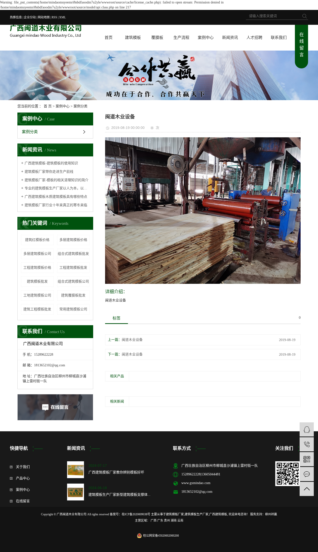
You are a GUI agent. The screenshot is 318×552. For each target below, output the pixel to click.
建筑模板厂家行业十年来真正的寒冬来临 (56, 205)
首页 (109, 37)
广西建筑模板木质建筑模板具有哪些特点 (56, 197)
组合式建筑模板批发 (73, 254)
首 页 (48, 106)
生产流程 (181, 37)
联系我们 (279, 37)
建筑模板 (133, 37)
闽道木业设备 (132, 340)
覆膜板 (157, 37)
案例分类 (80, 106)
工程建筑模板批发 (73, 267)
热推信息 (16, 17)
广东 (160, 520)
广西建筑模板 (218, 514)
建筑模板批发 (37, 281)
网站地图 (44, 17)
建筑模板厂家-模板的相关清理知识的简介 (56, 180)
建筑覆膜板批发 (73, 295)
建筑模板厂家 (175, 514)
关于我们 (23, 467)
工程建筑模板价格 (37, 267)
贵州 (167, 520)
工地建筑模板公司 (37, 295)
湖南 (174, 520)
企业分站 (30, 17)
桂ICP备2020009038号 (136, 514)
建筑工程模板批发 (37, 309)
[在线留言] (307, 474)
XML (62, 17)
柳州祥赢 (271, 514)
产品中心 (23, 478)
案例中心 (206, 37)
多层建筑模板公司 (37, 254)
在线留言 (301, 44)
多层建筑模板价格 (73, 240)
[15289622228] (307, 444)
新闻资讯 (230, 37)
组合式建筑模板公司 (73, 281)
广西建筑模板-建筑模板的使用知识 (51, 163)
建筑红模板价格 (37, 240)
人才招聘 (254, 37)
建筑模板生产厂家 (196, 514)
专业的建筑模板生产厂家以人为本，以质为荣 (57, 188)
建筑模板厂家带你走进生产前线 (49, 172)
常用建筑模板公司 (73, 309)
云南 (180, 520)
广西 (154, 520)
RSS (54, 17)
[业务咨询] (307, 429)
